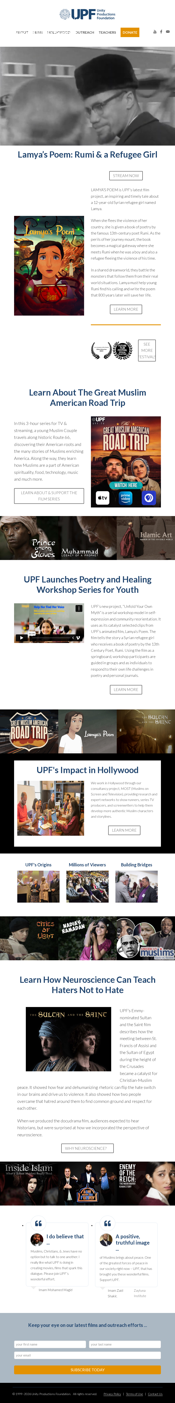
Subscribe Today (88, 1369)
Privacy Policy (112, 1394)
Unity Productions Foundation (87, 14)
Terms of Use (134, 1394)
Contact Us (155, 1394)
